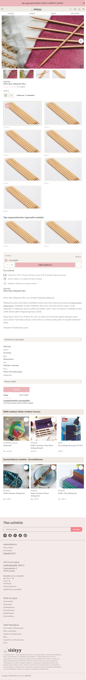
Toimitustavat (7, 604)
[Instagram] (5, 535)
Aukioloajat (7, 583)
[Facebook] (10, 535)
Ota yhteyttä (7, 550)
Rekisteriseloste (8, 613)
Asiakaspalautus (8, 607)
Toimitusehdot (8, 601)
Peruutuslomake (8, 610)
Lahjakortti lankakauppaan (12, 634)
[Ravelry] (15, 535)
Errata (5, 643)
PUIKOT (53, 13)
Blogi (5, 637)
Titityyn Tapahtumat (9, 586)
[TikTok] (20, 535)
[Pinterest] (25, 535)
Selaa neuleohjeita (9, 631)
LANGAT (11, 13)
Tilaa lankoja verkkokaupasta (13, 628)
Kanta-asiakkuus (8, 616)
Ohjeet (32, 13)
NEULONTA (75, 13)
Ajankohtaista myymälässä (12, 589)
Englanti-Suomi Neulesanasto (13, 640)
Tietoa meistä (7, 547)
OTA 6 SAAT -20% (28, 3)
